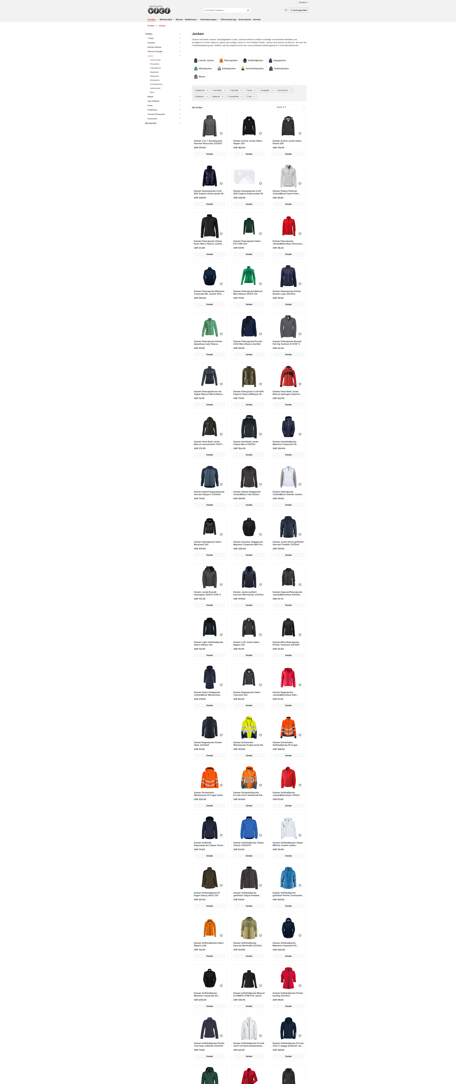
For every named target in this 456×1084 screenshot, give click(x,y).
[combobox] (224, 10)
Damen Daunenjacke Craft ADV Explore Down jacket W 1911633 (208, 192)
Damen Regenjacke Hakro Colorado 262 (246, 693)
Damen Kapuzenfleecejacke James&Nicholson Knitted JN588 (287, 593)
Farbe (250, 90)
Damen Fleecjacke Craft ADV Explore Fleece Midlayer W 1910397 (248, 392)
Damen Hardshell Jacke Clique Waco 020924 (245, 442)
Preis (249, 96)
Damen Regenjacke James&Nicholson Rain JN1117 (285, 693)
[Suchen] (248, 10)
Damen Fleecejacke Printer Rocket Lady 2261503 (287, 292)
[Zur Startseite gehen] (159, 9)
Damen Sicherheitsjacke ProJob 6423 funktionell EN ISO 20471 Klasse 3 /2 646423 (247, 794)
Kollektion (200, 96)
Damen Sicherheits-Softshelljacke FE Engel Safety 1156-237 (285, 743)
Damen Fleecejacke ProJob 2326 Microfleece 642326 (247, 342)
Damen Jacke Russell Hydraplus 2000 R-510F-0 (207, 593)
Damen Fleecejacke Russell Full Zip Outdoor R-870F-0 (287, 342)
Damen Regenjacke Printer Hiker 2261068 (208, 743)
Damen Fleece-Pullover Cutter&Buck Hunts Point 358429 (286, 192)
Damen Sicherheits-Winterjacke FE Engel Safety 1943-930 (209, 794)
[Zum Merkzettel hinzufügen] (221, 133)
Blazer (202, 76)
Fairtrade (234, 90)
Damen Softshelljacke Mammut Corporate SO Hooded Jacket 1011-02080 (287, 944)
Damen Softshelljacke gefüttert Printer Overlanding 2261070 (288, 894)
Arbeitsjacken (229, 68)
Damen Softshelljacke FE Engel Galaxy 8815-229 (207, 894)
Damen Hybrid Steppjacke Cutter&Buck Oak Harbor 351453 (247, 493)
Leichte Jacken (206, 60)
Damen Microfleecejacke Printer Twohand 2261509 (286, 643)
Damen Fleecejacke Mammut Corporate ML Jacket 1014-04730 (209, 292)
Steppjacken (279, 60)
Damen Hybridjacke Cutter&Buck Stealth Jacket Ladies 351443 (287, 493)
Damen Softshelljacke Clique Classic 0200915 (248, 844)
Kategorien (200, 90)
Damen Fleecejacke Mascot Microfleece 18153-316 (247, 292)
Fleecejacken (231, 60)
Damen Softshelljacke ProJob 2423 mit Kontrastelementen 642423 (248, 1044)
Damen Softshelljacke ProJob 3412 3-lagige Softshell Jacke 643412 (288, 1044)
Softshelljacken (255, 60)
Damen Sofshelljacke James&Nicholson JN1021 (286, 793)
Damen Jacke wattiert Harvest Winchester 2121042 (248, 593)
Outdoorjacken (281, 68)
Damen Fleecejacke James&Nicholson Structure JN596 (287, 242)
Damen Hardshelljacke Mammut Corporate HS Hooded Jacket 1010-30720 (287, 443)
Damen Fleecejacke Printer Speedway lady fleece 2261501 (208, 342)
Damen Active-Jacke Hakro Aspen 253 (247, 142)
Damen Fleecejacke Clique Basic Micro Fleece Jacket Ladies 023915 (208, 242)
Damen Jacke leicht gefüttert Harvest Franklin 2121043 (288, 543)
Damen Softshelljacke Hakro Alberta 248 (209, 944)
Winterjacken (205, 68)
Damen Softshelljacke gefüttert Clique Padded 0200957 (246, 894)
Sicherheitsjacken (255, 68)
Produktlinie (233, 96)
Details (209, 154)
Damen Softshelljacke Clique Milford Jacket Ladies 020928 (288, 844)
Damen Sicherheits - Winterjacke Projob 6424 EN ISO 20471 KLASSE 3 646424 (248, 743)
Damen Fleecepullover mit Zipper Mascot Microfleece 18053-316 (208, 392)
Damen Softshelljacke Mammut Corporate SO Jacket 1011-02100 (206, 994)
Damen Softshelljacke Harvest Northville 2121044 (247, 944)
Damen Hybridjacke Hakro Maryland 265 (207, 543)
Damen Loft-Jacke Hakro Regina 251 (246, 643)
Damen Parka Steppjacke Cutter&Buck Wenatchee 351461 (207, 693)
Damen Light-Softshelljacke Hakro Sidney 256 (208, 643)
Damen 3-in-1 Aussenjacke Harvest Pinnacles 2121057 (208, 142)
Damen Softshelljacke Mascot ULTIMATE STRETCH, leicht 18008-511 (249, 994)
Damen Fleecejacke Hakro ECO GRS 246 (247, 242)
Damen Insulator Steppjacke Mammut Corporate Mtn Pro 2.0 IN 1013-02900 (248, 543)
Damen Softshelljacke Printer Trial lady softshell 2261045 (209, 1044)
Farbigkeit (265, 90)
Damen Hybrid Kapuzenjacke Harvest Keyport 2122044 (209, 493)
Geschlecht (283, 90)
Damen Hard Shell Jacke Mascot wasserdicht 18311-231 (208, 443)
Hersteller (218, 90)
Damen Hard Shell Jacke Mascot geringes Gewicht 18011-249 (286, 392)
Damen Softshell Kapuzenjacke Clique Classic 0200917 (209, 844)
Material (216, 96)
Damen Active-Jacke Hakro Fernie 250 (287, 142)
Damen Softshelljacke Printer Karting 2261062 (288, 994)
